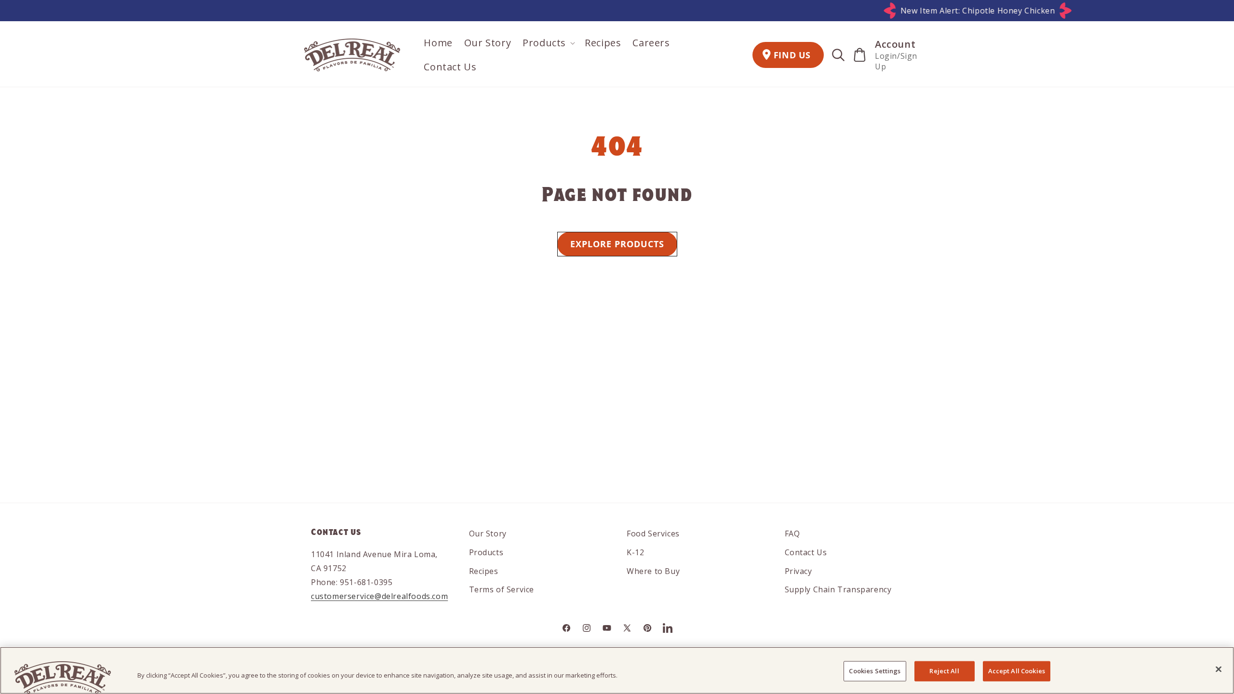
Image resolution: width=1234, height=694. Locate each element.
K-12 (635, 552)
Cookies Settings (874, 671)
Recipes (483, 571)
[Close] (1218, 669)
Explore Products (617, 244)
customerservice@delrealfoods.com (379, 596)
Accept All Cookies (1016, 671)
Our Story (488, 533)
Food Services (653, 533)
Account (895, 44)
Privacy (798, 571)
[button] (548, 43)
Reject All (944, 671)
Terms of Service (502, 589)
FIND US (792, 55)
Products (486, 552)
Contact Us (806, 552)
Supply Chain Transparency (838, 589)
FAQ (792, 533)
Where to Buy (653, 571)
